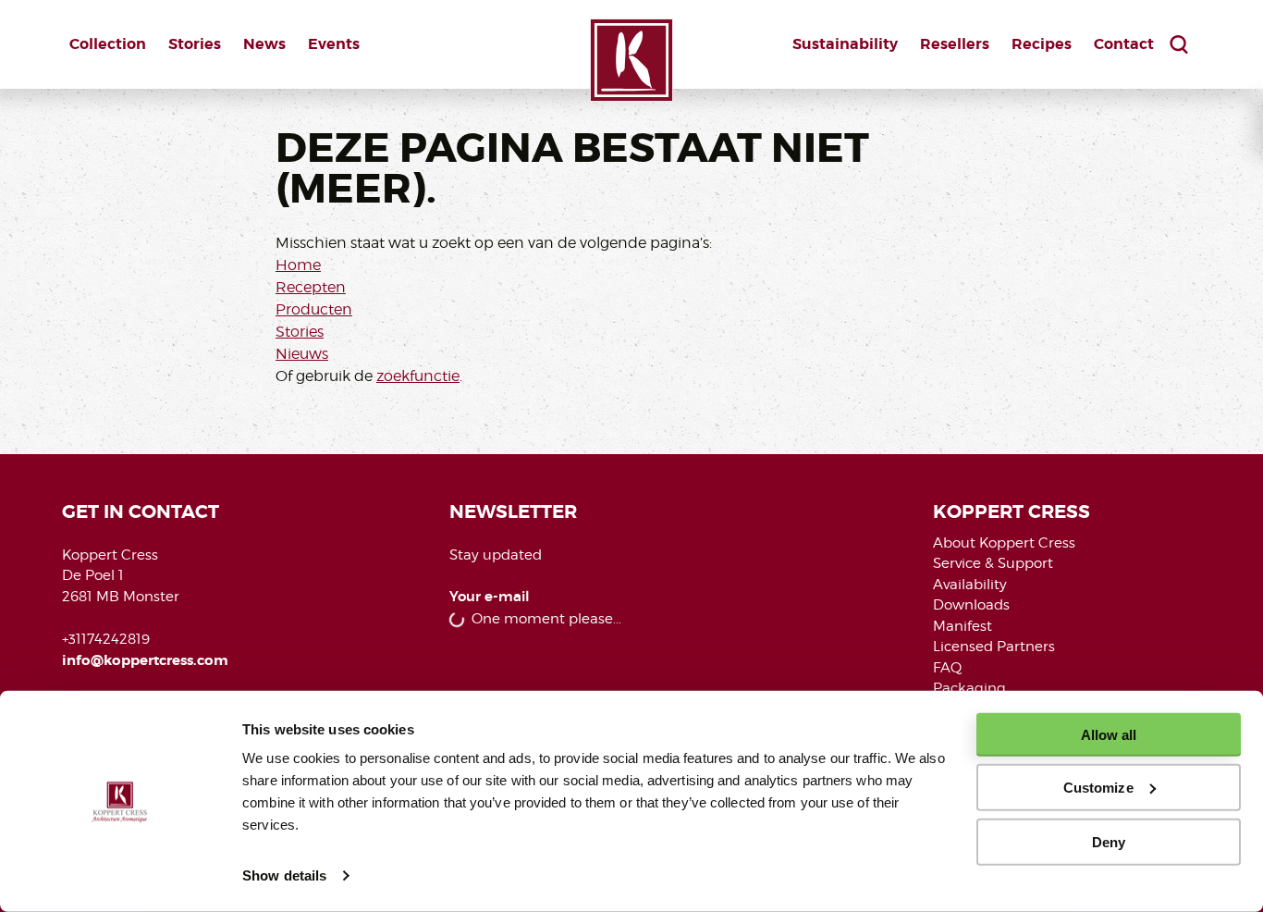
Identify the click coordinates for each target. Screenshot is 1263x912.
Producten (314, 309)
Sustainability (845, 44)
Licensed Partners (994, 646)
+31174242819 (106, 639)
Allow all (1109, 735)
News (264, 44)
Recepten (311, 287)
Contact (1124, 44)
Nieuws (302, 354)
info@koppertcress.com (145, 660)
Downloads (971, 605)
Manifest (962, 626)
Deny (1108, 841)
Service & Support (993, 563)
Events (334, 44)
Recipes (1042, 44)
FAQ (947, 667)
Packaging (969, 688)
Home (298, 265)
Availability (970, 584)
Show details (284, 875)
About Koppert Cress (1004, 543)
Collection (107, 44)
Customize (1098, 787)
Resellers (954, 44)
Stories (194, 44)
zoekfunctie (418, 376)
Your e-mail (489, 597)
